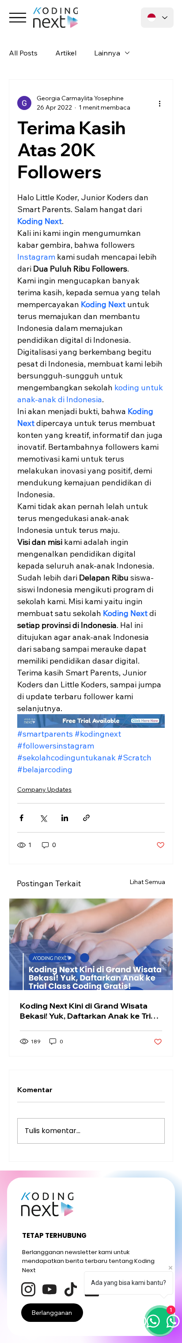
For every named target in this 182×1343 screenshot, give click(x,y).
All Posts (23, 52)
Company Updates (44, 789)
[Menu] (17, 17)
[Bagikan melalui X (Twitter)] (43, 818)
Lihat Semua (147, 882)
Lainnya (107, 52)
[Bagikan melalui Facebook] (21, 818)
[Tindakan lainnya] (159, 103)
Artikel (65, 52)
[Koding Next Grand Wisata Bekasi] (91, 944)
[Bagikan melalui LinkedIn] (65, 818)
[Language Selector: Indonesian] (157, 17)
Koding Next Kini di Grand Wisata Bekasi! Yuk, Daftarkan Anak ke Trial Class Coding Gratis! (89, 1011)
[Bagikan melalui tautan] (86, 818)
